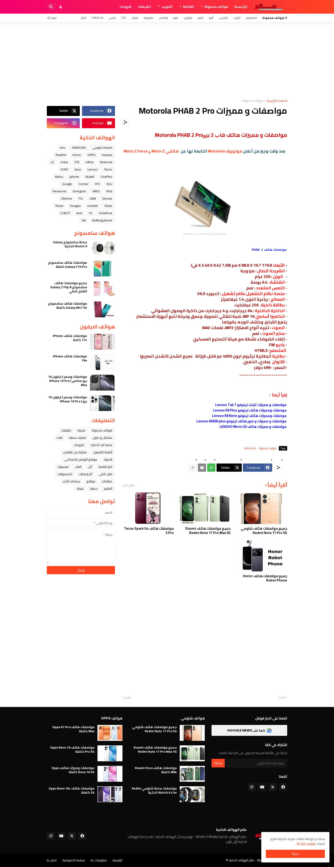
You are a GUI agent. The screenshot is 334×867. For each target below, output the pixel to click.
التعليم (108, 488)
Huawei (107, 155)
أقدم (128, 697)
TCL (80, 198)
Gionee (107, 198)
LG (52, 162)
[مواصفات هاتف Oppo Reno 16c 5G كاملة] (109, 794)
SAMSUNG (79, 147)
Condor (83, 184)
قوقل (134, 17)
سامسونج (251, 17)
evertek (92, 206)
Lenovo (92, 169)
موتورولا (148, 17)
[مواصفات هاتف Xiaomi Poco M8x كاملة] (192, 774)
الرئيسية (240, 7)
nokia (64, 162)
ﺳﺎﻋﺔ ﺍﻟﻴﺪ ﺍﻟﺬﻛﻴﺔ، (101, 445)
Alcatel (89, 177)
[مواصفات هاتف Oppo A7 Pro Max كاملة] (109, 733)
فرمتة (81, 430)
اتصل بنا (52, 860)
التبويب (166, 7)
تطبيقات (144, 7)
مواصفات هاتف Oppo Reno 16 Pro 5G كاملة (72, 749)
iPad (109, 191)
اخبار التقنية (105, 467)
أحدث (281, 697)
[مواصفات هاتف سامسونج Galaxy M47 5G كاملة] (102, 309)
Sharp (108, 206)
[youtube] (262, 787)
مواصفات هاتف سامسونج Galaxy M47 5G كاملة (67, 305)
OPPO (91, 155)
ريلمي (112, 17)
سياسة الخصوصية (73, 860)
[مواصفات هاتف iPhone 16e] (102, 362)
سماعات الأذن (71, 481)
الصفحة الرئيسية (277, 101)
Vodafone (105, 213)
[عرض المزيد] (193, 468)
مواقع (91, 481)
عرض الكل (128, 485)
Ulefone (66, 198)
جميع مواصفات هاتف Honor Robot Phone (265, 578)
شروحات (126, 7)
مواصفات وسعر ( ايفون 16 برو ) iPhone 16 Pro (67, 399)
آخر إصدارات (85, 474)
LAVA (93, 198)
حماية (93, 488)
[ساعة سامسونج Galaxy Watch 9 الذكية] (102, 248)
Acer (79, 213)
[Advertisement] (167, 60)
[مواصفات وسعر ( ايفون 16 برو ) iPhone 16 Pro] (102, 403)
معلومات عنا (99, 860)
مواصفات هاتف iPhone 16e (70, 358)
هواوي (188, 17)
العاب (78, 467)
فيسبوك (62, 467)
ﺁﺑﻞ (90, 467)
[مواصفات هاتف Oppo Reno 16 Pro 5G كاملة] (109, 753)
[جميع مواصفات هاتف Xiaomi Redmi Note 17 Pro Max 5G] (204, 508)
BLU (109, 184)
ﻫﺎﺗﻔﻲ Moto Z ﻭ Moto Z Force (151, 151)
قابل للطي (105, 474)
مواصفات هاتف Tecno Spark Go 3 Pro (149, 530)
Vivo (62, 147)
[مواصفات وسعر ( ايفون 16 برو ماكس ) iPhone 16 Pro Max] (102, 383)
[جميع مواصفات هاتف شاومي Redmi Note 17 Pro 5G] (261, 508)
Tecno (108, 169)
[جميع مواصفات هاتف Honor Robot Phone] (261, 555)
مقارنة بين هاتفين (75, 452)
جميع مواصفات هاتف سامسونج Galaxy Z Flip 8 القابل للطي (68, 287)
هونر (175, 17)
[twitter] (273, 787)
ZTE (123, 17)
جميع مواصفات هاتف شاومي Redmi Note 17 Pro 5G (264, 530)
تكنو (83, 17)
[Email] (202, 468)
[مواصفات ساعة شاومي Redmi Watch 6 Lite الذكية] (192, 794)
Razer (59, 206)
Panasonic (59, 191)
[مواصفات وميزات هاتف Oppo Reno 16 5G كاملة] (109, 774)
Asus (78, 169)
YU (90, 213)
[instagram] (252, 787)
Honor (76, 155)
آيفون (237, 17)
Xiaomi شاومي (102, 147)
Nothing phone (102, 220)
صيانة (80, 488)
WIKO (96, 191)
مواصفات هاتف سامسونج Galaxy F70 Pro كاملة (67, 265)
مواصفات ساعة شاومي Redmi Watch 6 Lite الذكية (154, 790)
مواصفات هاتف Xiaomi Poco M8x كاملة (156, 770)
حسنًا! (295, 854)
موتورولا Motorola (225, 151)
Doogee (75, 206)
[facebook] (283, 787)
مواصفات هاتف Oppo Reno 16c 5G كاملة (72, 790)
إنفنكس (163, 17)
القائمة (188, 7)
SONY (64, 169)
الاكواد (107, 459)
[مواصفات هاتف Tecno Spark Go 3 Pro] (148, 508)
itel (84, 220)
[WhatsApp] (211, 468)
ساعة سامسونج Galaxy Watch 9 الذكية (70, 244)
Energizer (79, 191)
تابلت (59, 438)
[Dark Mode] (61, 7)
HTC (97, 184)
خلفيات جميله (77, 438)
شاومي (223, 17)
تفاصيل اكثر (308, 844)
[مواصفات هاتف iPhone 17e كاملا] (102, 342)
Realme (61, 155)
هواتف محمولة (216, 7)
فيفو (200, 17)
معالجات (107, 481)
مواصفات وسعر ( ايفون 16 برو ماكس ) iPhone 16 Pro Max (67, 381)
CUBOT (65, 213)
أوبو (211, 17)
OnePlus (97, 17)
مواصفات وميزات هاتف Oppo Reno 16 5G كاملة (73, 770)
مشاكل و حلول (102, 438)
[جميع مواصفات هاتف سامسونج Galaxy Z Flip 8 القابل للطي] (102, 289)
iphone (74, 177)
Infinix (90, 162)
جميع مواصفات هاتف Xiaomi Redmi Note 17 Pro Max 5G (207, 530)
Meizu (59, 177)
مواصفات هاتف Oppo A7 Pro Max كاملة (73, 729)
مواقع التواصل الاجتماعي (80, 459)
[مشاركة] (125, 122)
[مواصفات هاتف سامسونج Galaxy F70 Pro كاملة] (102, 268)
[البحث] (51, 7)
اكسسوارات (64, 474)
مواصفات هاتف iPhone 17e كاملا (70, 338)
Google (67, 184)
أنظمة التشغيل (102, 452)
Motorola (249, 448)
